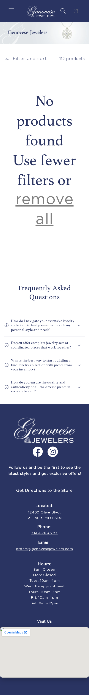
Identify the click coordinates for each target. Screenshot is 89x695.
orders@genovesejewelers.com (44, 549)
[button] (11, 11)
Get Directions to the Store (44, 490)
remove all (45, 209)
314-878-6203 (44, 533)
